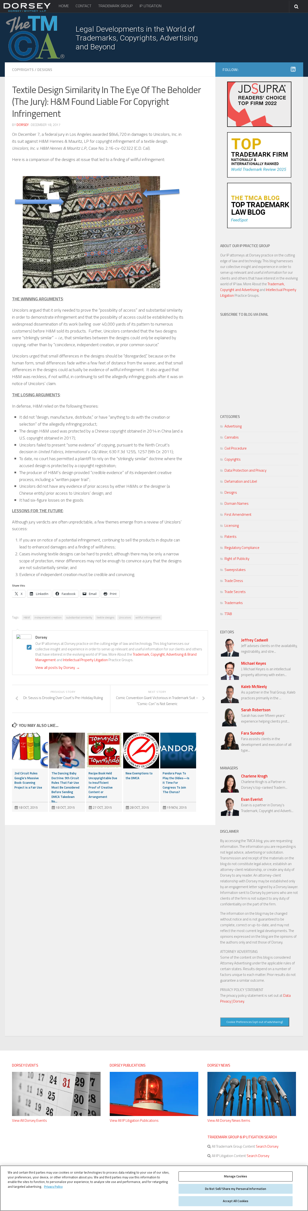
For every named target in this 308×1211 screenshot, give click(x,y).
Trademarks (234, 603)
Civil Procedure (236, 448)
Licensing (232, 525)
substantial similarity (79, 617)
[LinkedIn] (293, 69)
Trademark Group (115, 6)
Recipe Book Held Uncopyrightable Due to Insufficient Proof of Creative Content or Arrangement (103, 785)
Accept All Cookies (235, 1201)
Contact (83, 6)
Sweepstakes (235, 569)
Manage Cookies (235, 1176)
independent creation (48, 617)
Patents (231, 536)
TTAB (228, 614)
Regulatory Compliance (242, 547)
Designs (44, 69)
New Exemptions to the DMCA (139, 775)
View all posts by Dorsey (57, 667)
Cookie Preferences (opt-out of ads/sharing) (254, 1022)
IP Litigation (150, 6)
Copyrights (23, 69)
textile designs (105, 617)
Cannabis (232, 437)
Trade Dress (234, 580)
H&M (27, 617)
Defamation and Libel (241, 481)
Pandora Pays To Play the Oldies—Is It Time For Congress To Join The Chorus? (176, 782)
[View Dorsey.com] (27, 11)
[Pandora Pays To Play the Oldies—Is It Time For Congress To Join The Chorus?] (178, 750)
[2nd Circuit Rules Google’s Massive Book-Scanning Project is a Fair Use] (30, 750)
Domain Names (237, 503)
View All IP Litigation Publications (134, 1120)
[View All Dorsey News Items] (251, 1114)
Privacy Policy (53, 1186)
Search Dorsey (266, 1146)
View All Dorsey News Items (228, 1120)
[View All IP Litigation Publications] (154, 1114)
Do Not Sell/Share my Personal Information (235, 1188)
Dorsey (23, 124)
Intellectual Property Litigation (85, 660)
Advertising (233, 426)
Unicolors (125, 617)
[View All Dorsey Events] (56, 1114)
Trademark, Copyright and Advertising (252, 286)
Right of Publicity (237, 558)
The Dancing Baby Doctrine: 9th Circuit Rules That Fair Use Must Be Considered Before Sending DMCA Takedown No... (65, 787)
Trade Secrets (235, 591)
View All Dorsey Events (29, 1120)
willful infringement (147, 617)
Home (64, 6)
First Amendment (238, 514)
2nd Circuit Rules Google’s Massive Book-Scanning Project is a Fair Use (28, 780)
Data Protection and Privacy (245, 470)
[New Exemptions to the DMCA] (141, 750)
